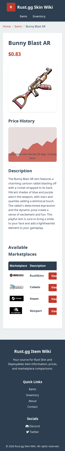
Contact (32, 407)
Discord (34, 426)
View (54, 276)
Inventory (39, 16)
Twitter (34, 432)
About (33, 401)
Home (7, 26)
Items (23, 16)
